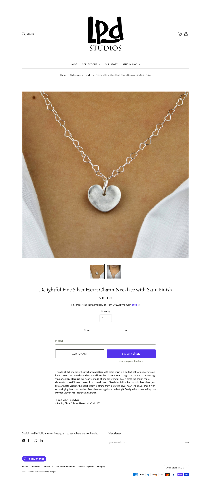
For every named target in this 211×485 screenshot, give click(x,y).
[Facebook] (28, 441)
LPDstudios (33, 471)
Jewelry (88, 75)
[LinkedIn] (41, 441)
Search (25, 466)
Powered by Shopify (48, 471)
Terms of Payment (86, 466)
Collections (89, 64)
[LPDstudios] (105, 34)
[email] (23, 441)
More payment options (131, 360)
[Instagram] (35, 441)
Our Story (111, 64)
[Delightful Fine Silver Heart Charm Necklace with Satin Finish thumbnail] (97, 272)
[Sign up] (187, 442)
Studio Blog (129, 64)
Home (74, 64)
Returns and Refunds (65, 466)
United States (175, 467)
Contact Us (48, 466)
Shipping (101, 466)
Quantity (105, 311)
